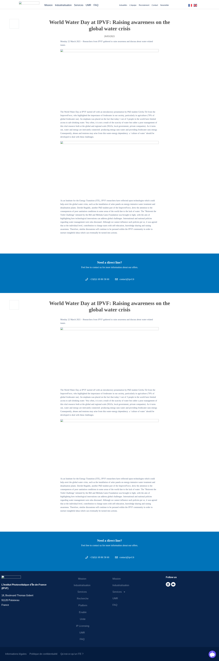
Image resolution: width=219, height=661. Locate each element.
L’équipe (132, 5)
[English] (196, 5)
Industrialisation (63, 5)
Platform (82, 605)
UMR (88, 5)
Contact (155, 5)
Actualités (123, 5)
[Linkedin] (168, 584)
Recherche (82, 598)
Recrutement (144, 5)
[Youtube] (173, 584)
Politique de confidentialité (43, 654)
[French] (191, 5)
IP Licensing (82, 626)
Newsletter (164, 5)
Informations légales (16, 654)
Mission (48, 5)
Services (78, 5)
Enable (83, 612)
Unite (83, 619)
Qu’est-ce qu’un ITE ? (71, 654)
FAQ (96, 5)
